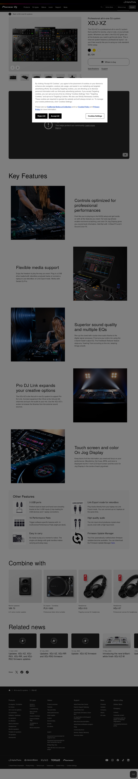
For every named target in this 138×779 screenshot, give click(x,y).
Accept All (55, 116)
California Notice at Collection (59, 107)
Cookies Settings (95, 116)
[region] (69, 100)
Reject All (41, 116)
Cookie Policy (83, 107)
